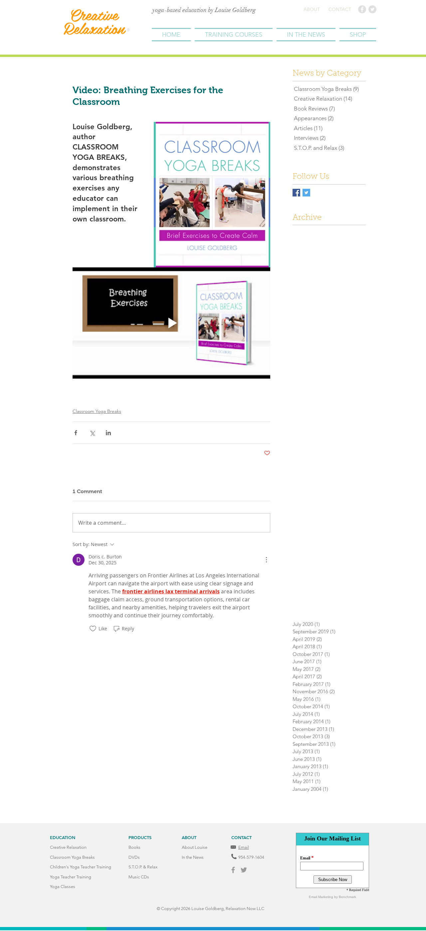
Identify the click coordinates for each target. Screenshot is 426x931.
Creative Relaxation (93, 21)
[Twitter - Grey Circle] (372, 9)
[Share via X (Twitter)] (92, 433)
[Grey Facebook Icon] (233, 870)
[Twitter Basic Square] (306, 192)
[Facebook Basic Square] (296, 192)
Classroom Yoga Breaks (97, 411)
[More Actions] (266, 560)
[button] (234, 34)
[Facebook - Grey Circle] (362, 9)
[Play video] (171, 323)
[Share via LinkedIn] (108, 433)
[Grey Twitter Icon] (244, 870)
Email (243, 847)
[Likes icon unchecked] (93, 629)
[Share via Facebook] (76, 433)
